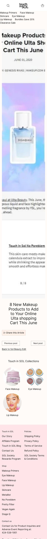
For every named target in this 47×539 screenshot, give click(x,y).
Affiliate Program (10, 441)
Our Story (7, 436)
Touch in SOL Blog (11, 445)
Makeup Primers (8, 12)
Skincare (4, 16)
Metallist (6, 494)
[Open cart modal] (42, 5)
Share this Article (15, 332)
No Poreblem (9, 499)
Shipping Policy (32, 436)
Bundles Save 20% (24, 19)
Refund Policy (31, 450)
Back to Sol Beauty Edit (14, 349)
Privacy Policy (31, 441)
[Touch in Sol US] (23, 5)
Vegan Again (8, 509)
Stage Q (6, 514)
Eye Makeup (18, 16)
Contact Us (8, 450)
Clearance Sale (8, 22)
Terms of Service (33, 445)
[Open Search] (8, 5)
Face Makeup (27, 12)
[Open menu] (3, 5)
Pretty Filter (8, 504)
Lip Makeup (6, 19)
